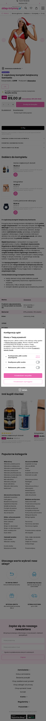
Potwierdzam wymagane (23, 382)
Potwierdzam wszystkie (23, 376)
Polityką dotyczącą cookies (13, 342)
